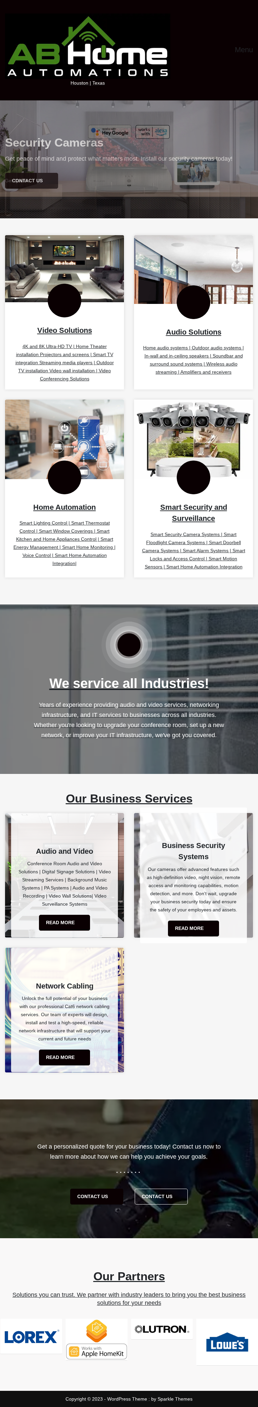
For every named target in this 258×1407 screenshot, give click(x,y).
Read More (61, 923)
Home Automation (64, 507)
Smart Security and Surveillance (193, 513)
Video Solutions (64, 330)
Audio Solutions (193, 332)
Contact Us (93, 1196)
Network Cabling (64, 986)
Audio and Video (64, 851)
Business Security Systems (193, 851)
